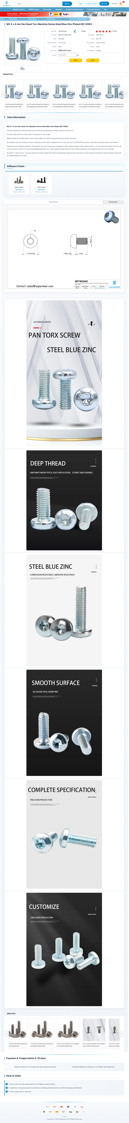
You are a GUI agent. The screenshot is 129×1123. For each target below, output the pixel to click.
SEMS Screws (34, 9)
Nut (105, 9)
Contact (114, 3)
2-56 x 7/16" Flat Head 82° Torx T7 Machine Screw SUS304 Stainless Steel (117, 1045)
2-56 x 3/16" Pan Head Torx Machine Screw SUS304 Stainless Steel (13, 1045)
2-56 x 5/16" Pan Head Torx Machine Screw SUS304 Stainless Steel (39, 1045)
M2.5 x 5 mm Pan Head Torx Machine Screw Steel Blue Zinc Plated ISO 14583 (35, 105)
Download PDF (113, 202)
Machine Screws (19, 9)
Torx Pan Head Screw (62, 19)
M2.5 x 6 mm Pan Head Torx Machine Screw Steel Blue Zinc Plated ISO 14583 (61, 105)
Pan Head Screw (41, 19)
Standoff (59, 9)
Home (7, 19)
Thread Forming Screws (74, 9)
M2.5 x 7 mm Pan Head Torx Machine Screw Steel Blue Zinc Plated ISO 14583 (87, 105)
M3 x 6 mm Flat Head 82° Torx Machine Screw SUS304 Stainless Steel (91, 1045)
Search (67, 4)
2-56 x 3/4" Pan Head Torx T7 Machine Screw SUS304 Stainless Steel (65, 1045)
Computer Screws (93, 9)
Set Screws (47, 9)
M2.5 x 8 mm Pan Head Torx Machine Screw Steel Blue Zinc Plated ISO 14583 (113, 105)
